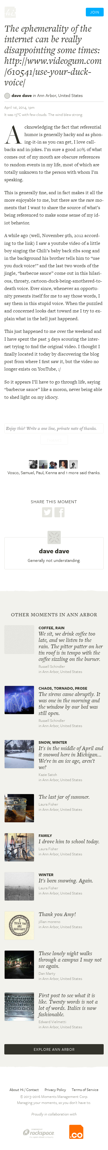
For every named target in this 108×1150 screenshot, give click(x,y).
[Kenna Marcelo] (64, 464)
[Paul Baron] (54, 464)
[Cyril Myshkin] (74, 464)
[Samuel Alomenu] (44, 464)
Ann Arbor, (60, 95)
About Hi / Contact (24, 1089)
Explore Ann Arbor (54, 1049)
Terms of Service (85, 1089)
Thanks (54, 440)
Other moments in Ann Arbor (54, 614)
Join (94, 12)
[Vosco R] (34, 464)
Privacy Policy (55, 1089)
